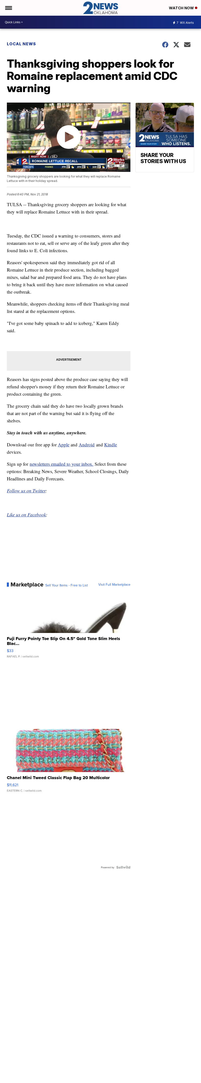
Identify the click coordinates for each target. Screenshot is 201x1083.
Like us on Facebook (26, 515)
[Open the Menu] (8, 8)
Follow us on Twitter (26, 491)
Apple (63, 444)
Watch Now (182, 8)
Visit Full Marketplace (114, 584)
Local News (21, 43)
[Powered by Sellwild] (123, 867)
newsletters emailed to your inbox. (61, 464)
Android (87, 444)
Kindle (110, 444)
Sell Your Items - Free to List (66, 585)
